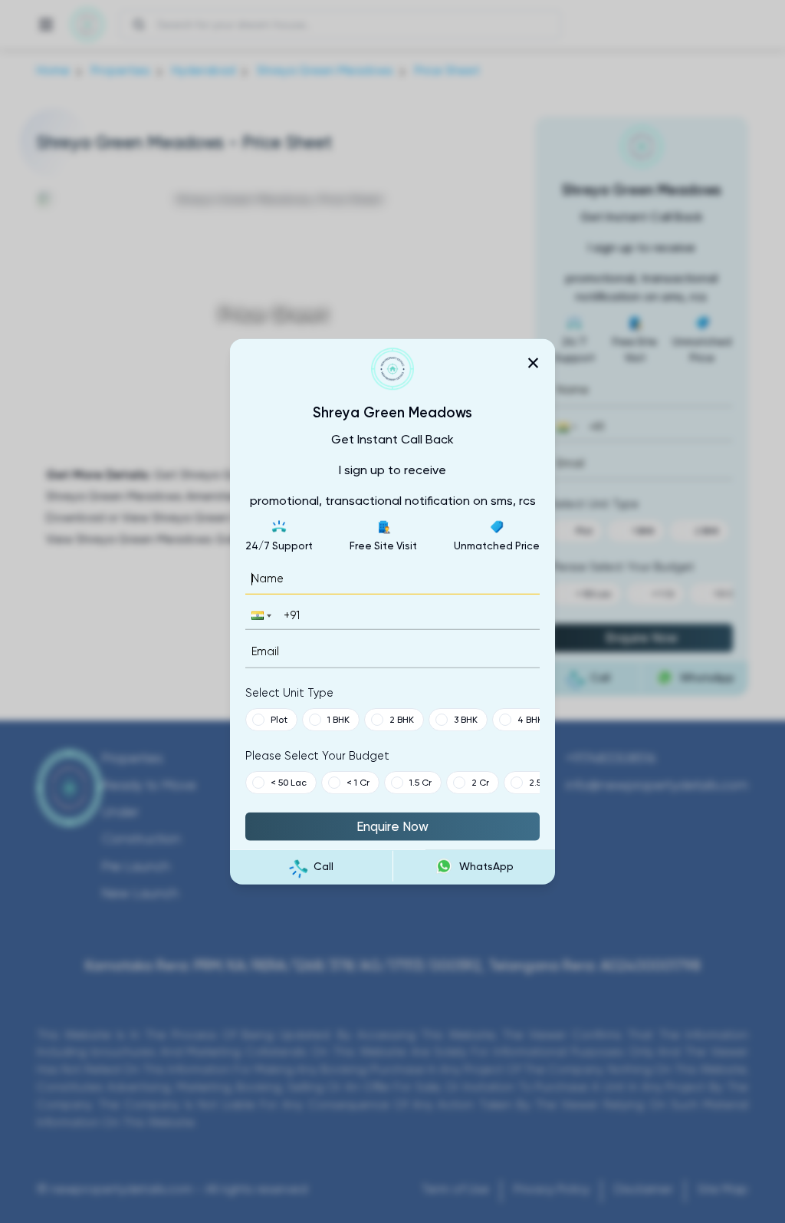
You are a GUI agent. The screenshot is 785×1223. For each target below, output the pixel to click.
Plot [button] (279, 719)
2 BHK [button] (401, 719)
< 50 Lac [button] (289, 781)
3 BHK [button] (466, 719)
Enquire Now (392, 825)
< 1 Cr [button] (358, 781)
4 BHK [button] (530, 719)
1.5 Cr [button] (420, 781)
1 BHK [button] (338, 719)
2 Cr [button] (480, 781)
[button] (259, 615)
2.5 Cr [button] (541, 781)
